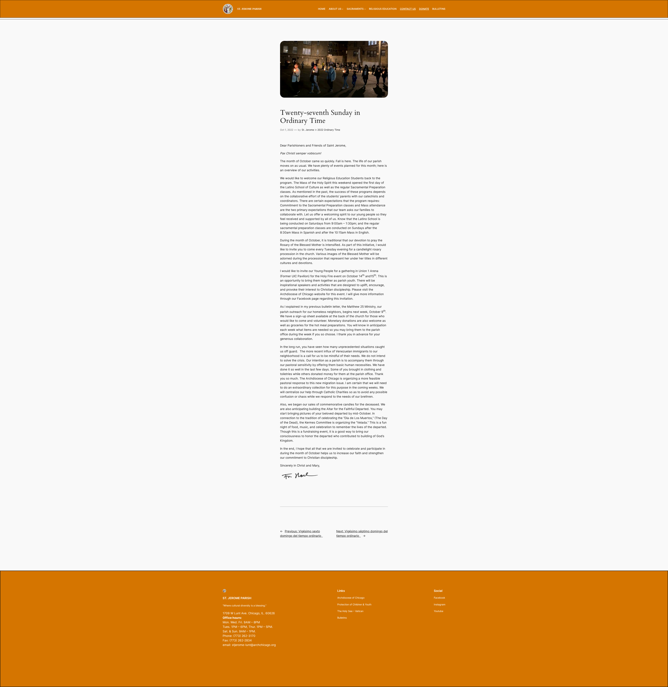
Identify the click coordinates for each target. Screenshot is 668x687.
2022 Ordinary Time (328, 129)
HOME (321, 8)
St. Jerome (308, 129)
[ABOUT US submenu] (342, 9)
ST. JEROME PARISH (249, 8)
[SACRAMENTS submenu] (365, 9)
